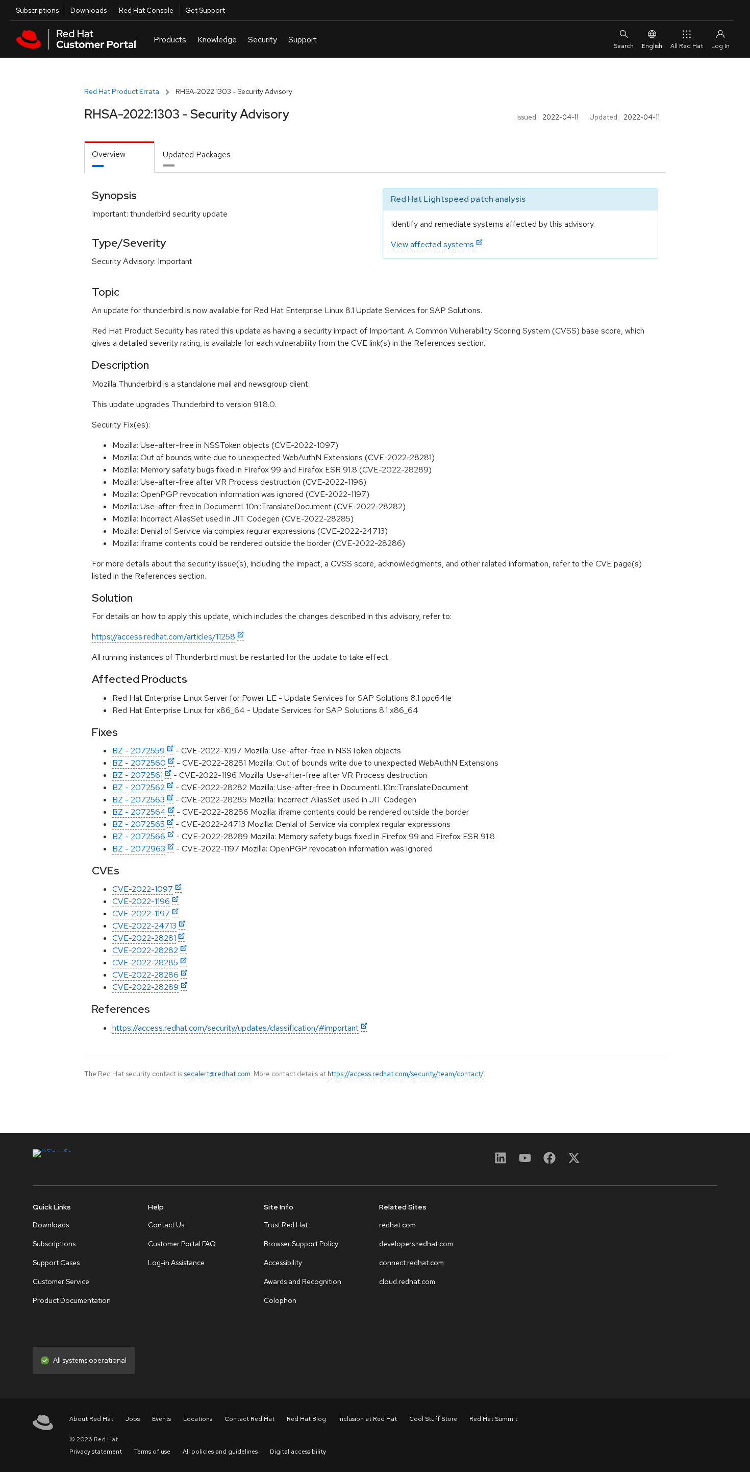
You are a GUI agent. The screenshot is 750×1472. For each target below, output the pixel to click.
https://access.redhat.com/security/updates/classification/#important (235, 1028)
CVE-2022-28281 (144, 938)
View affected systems (432, 244)
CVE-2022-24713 (144, 925)
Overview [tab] (109, 154)
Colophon (280, 1300)
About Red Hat (91, 1419)
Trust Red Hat (286, 1224)
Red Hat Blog (306, 1419)
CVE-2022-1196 (141, 901)
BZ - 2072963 (138, 848)
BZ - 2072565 (138, 824)
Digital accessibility (298, 1451)
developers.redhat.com (416, 1243)
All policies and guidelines (220, 1451)
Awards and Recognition (302, 1281)
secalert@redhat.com (217, 1073)
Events (161, 1419)
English (652, 46)
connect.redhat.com (411, 1262)
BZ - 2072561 (137, 775)
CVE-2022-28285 (145, 962)
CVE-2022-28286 (145, 974)
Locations (197, 1419)
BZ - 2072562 (138, 787)
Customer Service (61, 1281)
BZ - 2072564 (139, 811)
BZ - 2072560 (139, 762)
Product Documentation (72, 1300)
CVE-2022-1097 (142, 889)
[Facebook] (549, 1161)
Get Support (205, 10)
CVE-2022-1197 (141, 913)
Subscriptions (37, 10)
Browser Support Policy (301, 1243)
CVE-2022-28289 (145, 987)
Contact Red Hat (249, 1419)
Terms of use (152, 1451)
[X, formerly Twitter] (574, 1161)
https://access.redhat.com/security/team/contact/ (406, 1073)
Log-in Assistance (176, 1262)
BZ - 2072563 (138, 799)
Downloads (88, 10)
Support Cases (56, 1262)
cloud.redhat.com (407, 1281)
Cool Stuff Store (433, 1419)
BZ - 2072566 (138, 836)
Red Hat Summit (493, 1419)
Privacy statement (95, 1451)
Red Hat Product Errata (121, 91)
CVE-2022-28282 (145, 950)
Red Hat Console (146, 10)
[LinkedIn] (500, 1161)
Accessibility (283, 1262)
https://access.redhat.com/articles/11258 (163, 636)
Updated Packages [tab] (197, 154)
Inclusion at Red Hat (367, 1419)
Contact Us (166, 1224)
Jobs (133, 1419)
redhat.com (397, 1224)
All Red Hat (686, 46)
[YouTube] (525, 1161)
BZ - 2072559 (138, 750)
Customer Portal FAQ (182, 1243)
